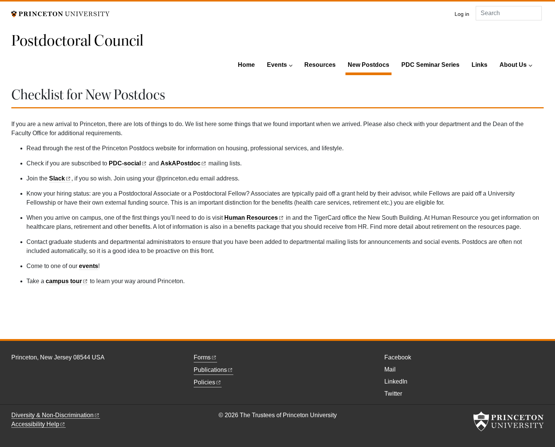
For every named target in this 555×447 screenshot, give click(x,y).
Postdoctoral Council (77, 41)
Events (277, 65)
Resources (320, 65)
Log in (462, 14)
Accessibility (35, 424)
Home (246, 65)
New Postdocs (370, 64)
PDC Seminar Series (430, 65)
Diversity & (52, 415)
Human (251, 217)
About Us (513, 65)
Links (479, 65)
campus (64, 281)
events (88, 266)
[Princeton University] (60, 13)
